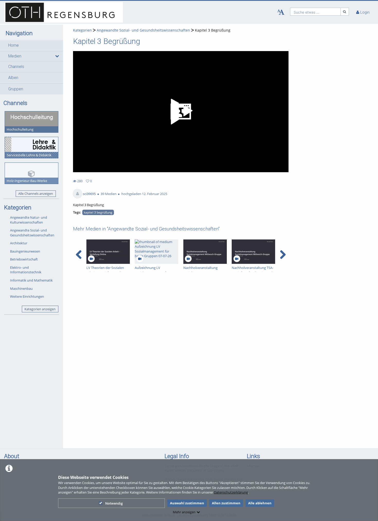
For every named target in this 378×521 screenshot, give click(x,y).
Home (13, 45)
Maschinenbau (21, 288)
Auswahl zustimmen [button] (187, 503)
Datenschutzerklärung (231, 492)
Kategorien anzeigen (40, 309)
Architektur (18, 243)
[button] (31, 45)
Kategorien (82, 30)
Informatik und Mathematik (31, 280)
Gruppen (15, 89)
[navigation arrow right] (283, 254)
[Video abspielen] (181, 111)
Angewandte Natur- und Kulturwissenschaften (28, 220)
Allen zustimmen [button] (226, 503)
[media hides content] (56, 56)
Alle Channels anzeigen (35, 193)
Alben (13, 77)
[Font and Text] (281, 12)
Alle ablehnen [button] (260, 503)
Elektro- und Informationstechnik (25, 270)
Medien (14, 56)
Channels (16, 66)
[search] (315, 12)
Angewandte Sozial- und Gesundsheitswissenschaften (32, 232)
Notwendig (114, 503)
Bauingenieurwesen (25, 251)
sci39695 (89, 193)
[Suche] (344, 12)
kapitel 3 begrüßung (98, 212)
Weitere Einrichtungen (27, 296)
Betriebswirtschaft (24, 259)
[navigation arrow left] (79, 254)
